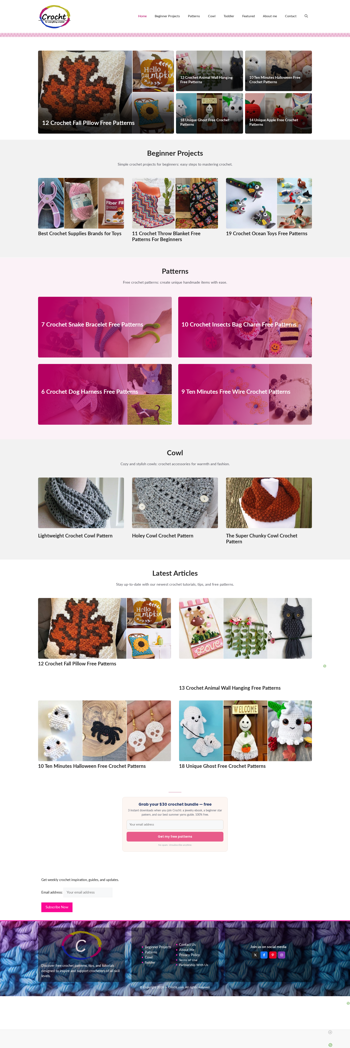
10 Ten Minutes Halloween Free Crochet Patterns (92, 766)
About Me (186, 950)
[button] (306, 16)
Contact (291, 16)
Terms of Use (188, 960)
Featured (248, 16)
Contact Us (187, 944)
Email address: (52, 892)
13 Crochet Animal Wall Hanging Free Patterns (230, 688)
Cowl (212, 16)
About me (270, 16)
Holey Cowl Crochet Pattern (162, 536)
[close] (330, 1032)
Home (142, 16)
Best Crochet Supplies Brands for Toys (80, 233)
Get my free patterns (175, 836)
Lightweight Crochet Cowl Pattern (75, 536)
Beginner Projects (167, 16)
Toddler (229, 16)
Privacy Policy (189, 955)
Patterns (194, 16)
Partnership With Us (193, 965)
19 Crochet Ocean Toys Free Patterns (266, 233)
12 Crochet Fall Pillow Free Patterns (77, 664)
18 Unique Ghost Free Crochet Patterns (222, 766)
